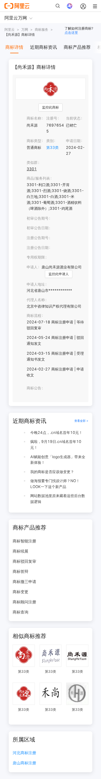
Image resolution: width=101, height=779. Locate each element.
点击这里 (71, 32)
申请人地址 (36, 284)
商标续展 (20, 551)
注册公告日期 (38, 247)
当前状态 (73, 118)
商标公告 (34, 388)
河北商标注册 (24, 753)
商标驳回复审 (24, 561)
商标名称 (34, 118)
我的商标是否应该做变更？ (52, 471)
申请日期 (73, 140)
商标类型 (34, 140)
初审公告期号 (38, 218)
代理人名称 (36, 299)
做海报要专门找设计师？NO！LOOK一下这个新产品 (55, 483)
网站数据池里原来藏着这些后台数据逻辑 (57, 498)
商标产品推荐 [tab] (77, 47)
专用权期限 (36, 257)
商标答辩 (20, 571)
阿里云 (9, 29)
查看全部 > (81, 421)
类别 (50, 140)
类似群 (32, 162)
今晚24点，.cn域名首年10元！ (56, 432)
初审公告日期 (38, 228)
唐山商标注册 (24, 763)
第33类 (52, 147)
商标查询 (20, 612)
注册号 (51, 118)
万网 (24, 29)
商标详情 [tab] (14, 47)
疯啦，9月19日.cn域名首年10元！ (55, 444)
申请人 (32, 267)
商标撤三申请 (24, 581)
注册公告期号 (38, 237)
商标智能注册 (24, 541)
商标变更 (20, 591)
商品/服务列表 (38, 178)
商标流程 (34, 315)
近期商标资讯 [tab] (43, 47)
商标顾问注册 (24, 601)
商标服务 (41, 29)
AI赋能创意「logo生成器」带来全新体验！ (57, 459)
